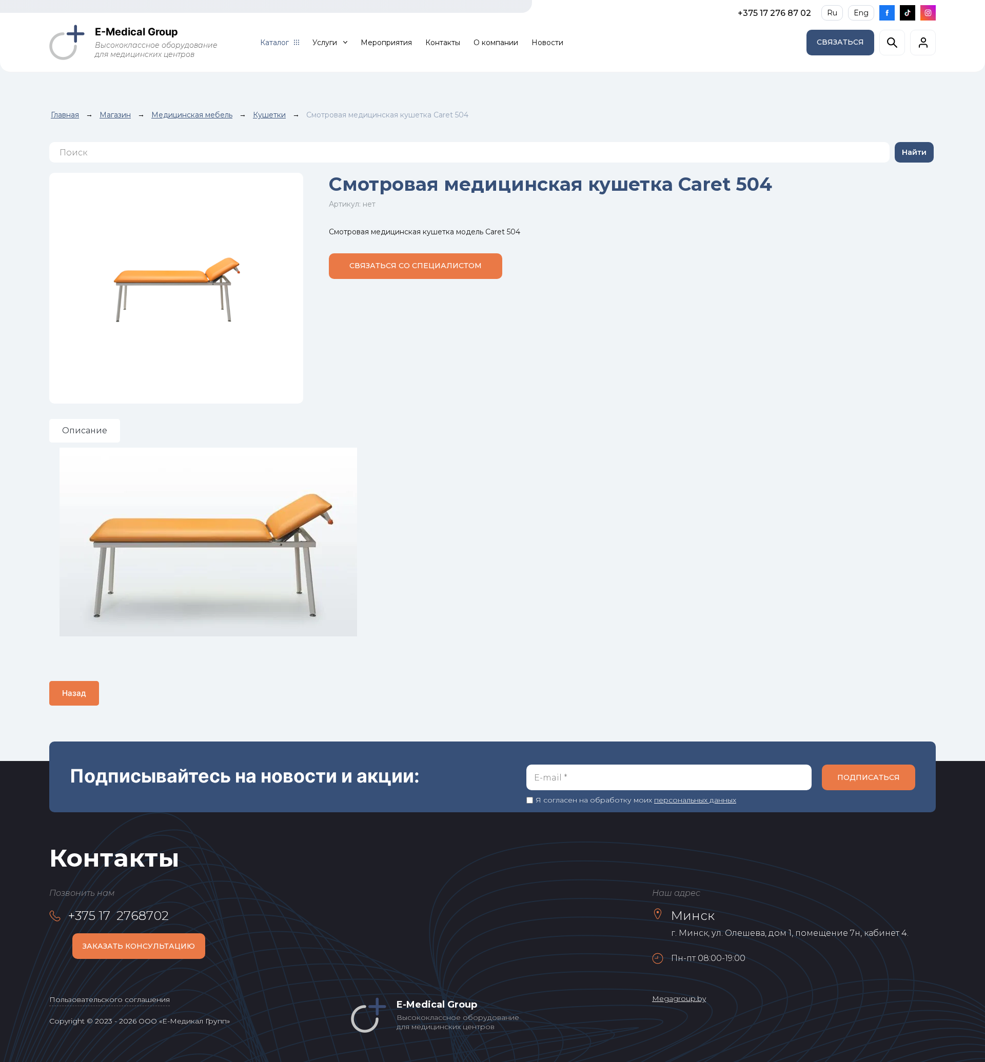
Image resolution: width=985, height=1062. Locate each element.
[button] (840, 42)
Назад (74, 693)
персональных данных (695, 800)
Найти (914, 152)
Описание (84, 430)
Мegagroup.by (679, 998)
